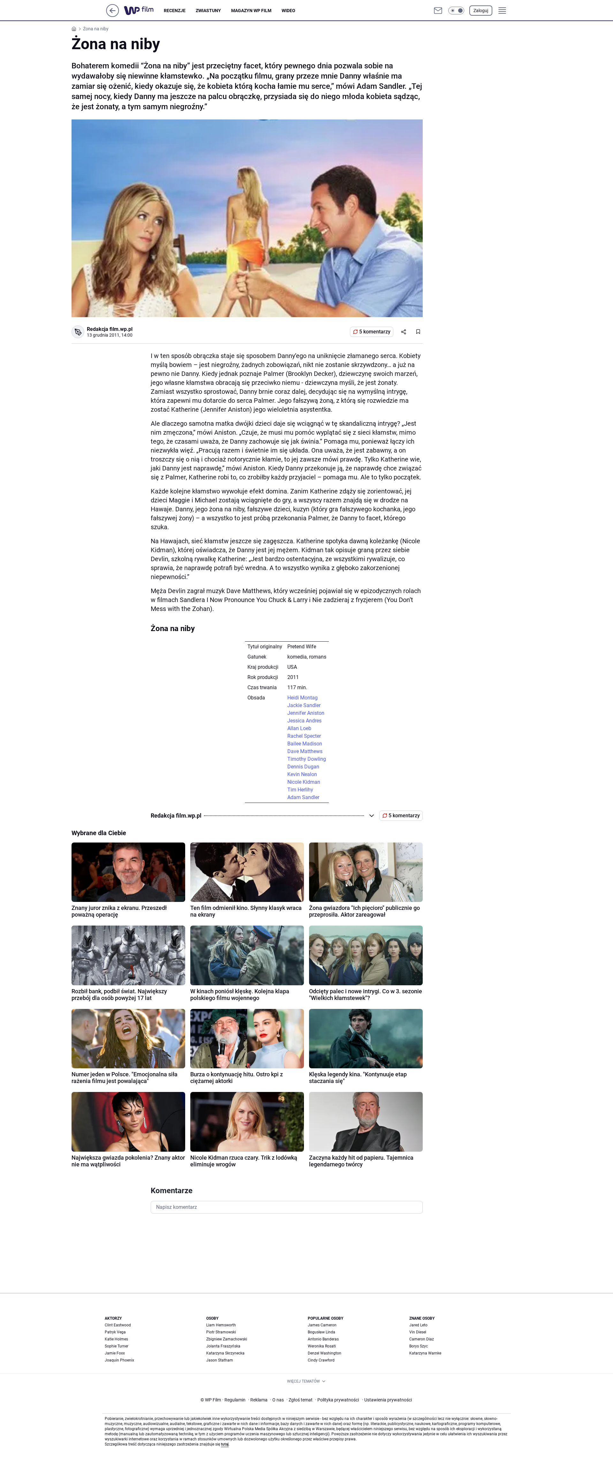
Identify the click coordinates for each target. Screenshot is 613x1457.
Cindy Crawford (321, 1360)
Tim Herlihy (300, 790)
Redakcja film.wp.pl (109, 329)
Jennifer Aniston (305, 713)
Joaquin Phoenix (119, 1360)
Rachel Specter (304, 736)
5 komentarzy (374, 332)
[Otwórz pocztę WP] (438, 10)
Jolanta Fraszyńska (223, 1346)
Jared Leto (418, 1325)
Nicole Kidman (303, 782)
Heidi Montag (302, 698)
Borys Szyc (418, 1346)
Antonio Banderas (323, 1339)
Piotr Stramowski (221, 1332)
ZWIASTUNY (208, 10)
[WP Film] (144, 10)
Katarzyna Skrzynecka (225, 1353)
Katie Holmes (116, 1339)
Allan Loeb (299, 728)
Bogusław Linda (321, 1332)
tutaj (225, 1444)
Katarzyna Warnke (425, 1353)
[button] (456, 10)
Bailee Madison (304, 744)
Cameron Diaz (421, 1339)
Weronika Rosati (322, 1346)
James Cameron (322, 1325)
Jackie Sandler (304, 705)
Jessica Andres (304, 721)
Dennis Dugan (303, 767)
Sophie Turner (116, 1346)
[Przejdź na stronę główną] (112, 15)
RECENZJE (174, 10)
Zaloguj (480, 10)
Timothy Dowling (306, 759)
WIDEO (288, 10)
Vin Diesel (417, 1332)
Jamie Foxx (115, 1353)
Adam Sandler (303, 797)
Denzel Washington (324, 1353)
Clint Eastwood (118, 1325)
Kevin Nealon (302, 774)
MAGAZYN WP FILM (251, 10)
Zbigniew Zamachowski (226, 1339)
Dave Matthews (304, 751)
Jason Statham (219, 1360)
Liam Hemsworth (221, 1325)
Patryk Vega (115, 1332)
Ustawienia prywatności (387, 1399)
